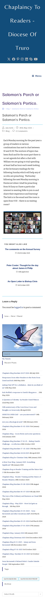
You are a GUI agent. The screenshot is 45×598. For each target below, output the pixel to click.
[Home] (3, 109)
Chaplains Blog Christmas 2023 (14, 538)
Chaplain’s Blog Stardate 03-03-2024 (16, 521)
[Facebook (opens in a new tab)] (13, 59)
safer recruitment (29, 579)
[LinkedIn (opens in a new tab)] (26, 59)
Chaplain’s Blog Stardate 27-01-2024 (16, 526)
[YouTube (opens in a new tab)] (35, 59)
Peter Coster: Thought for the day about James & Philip (22, 266)
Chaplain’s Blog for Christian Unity (15, 457)
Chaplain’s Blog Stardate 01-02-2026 (16, 426)
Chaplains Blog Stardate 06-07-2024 (16, 492)
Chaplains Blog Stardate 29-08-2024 (16, 484)
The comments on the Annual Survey (22, 249)
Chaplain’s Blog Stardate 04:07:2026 (15, 373)
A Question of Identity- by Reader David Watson (20, 400)
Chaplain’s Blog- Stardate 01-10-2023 (16, 554)
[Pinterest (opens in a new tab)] (18, 59)
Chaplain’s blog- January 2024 (13, 533)
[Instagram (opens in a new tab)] (22, 59)
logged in (18, 307)
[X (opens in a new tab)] (8, 59)
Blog (8, 131)
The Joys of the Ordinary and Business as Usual (20, 496)
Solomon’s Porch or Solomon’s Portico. (25, 109)
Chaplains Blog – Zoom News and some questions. (21, 434)
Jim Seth (9, 128)
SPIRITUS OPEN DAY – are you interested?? (19, 414)
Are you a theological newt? (12, 422)
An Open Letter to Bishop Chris (22, 281)
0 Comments (22, 131)
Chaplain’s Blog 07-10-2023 (12, 549)
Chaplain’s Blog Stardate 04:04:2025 (15, 453)
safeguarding (10, 579)
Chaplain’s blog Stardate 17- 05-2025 (16, 449)
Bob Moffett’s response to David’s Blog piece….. (20, 392)
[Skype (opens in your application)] (31, 59)
